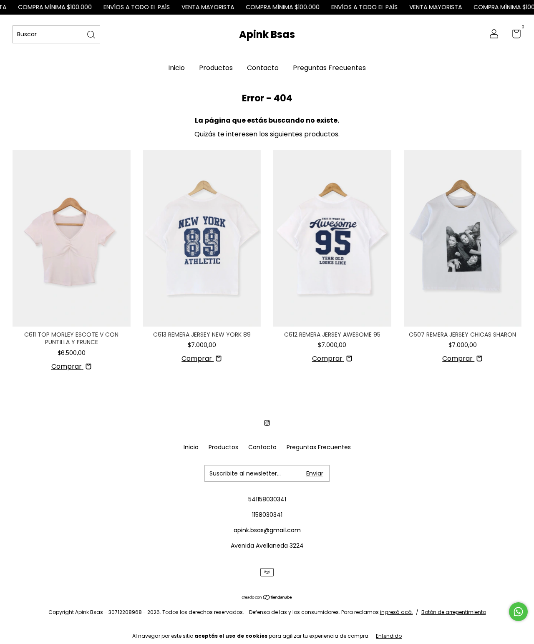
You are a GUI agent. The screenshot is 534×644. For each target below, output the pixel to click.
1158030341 (267, 515)
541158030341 (267, 499)
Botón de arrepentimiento (453, 612)
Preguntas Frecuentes (329, 68)
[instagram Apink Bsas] (267, 423)
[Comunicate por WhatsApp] (518, 611)
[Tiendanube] (267, 598)
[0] (513, 35)
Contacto (263, 68)
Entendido (389, 635)
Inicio (176, 68)
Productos (216, 68)
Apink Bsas (267, 34)
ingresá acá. (396, 612)
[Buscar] (91, 34)
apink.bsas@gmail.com (267, 530)
